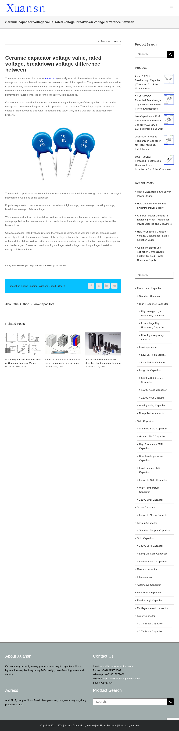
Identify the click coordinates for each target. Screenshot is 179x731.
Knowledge (22, 265)
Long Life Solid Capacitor (153, 553)
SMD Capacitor (145, 421)
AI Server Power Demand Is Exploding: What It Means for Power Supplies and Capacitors (154, 219)
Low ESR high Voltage (153, 354)
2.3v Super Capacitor (151, 623)
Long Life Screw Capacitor (153, 515)
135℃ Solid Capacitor (151, 545)
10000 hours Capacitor (154, 389)
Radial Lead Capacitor (149, 288)
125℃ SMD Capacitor (151, 499)
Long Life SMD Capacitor (153, 480)
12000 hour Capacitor (153, 397)
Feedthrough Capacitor (150, 600)
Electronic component (149, 592)
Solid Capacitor (145, 538)
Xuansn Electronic (74, 725)
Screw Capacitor (146, 507)
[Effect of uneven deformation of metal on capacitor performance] (23, 333)
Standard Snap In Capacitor (154, 530)
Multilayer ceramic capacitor (152, 608)
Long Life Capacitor (150, 370)
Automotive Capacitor (149, 584)
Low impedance (148, 347)
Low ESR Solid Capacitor (153, 561)
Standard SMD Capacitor (153, 428)
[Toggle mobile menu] (172, 6)
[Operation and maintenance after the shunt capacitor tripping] (63, 333)
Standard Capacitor (150, 296)
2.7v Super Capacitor (151, 631)
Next (116, 41)
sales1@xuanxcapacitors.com (116, 666)
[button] (7, 354)
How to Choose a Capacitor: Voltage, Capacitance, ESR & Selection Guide (153, 235)
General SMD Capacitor (152, 436)
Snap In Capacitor (147, 523)
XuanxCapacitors (42, 304)
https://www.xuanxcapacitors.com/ (121, 678)
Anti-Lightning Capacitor (152, 405)
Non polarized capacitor (152, 413)
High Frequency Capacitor (153, 303)
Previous (105, 41)
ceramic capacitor (43, 265)
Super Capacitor (146, 615)
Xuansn (91, 725)
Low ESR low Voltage (153, 362)
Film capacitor (145, 577)
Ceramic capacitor (147, 569)
